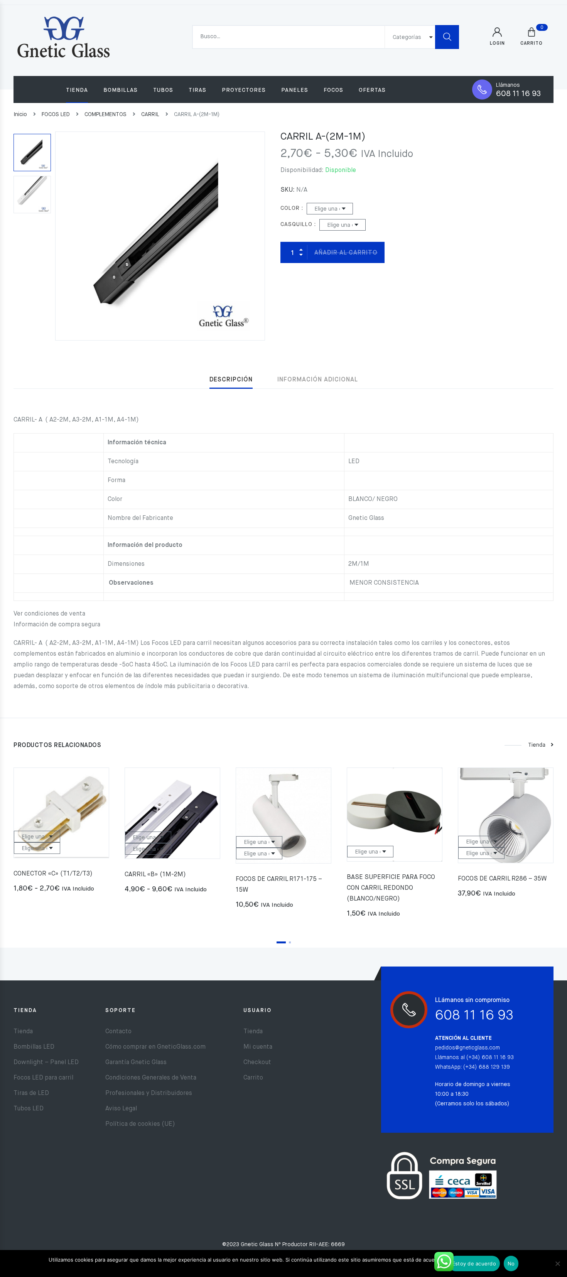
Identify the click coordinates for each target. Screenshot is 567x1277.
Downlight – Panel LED (46, 1062)
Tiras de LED (31, 1093)
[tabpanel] (61, 833)
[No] (557, 1263)
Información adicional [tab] (317, 380)
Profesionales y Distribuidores (148, 1093)
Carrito (253, 1078)
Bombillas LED (34, 1047)
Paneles (294, 90)
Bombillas (120, 90)
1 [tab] (281, 942)
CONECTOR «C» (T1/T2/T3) (53, 874)
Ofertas (372, 90)
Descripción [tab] (231, 380)
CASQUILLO (296, 224)
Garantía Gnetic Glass (136, 1062)
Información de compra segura (57, 625)
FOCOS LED (56, 114)
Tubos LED (29, 1109)
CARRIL (150, 114)
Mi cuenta (257, 1047)
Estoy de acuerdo (474, 1263)
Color (290, 208)
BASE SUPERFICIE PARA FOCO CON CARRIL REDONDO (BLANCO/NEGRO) (391, 888)
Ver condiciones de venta (49, 614)
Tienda (77, 90)
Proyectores (244, 90)
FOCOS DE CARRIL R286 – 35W (502, 879)
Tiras (197, 90)
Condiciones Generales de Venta (150, 1078)
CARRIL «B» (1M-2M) (155, 875)
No (511, 1263)
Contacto (118, 1032)
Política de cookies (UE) (140, 1124)
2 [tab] (290, 942)
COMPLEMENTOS (105, 114)
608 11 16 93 (518, 94)
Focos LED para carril (43, 1078)
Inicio (20, 114)
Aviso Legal (121, 1109)
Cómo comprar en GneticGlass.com (155, 1047)
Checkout (257, 1062)
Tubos (163, 90)
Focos (333, 90)
